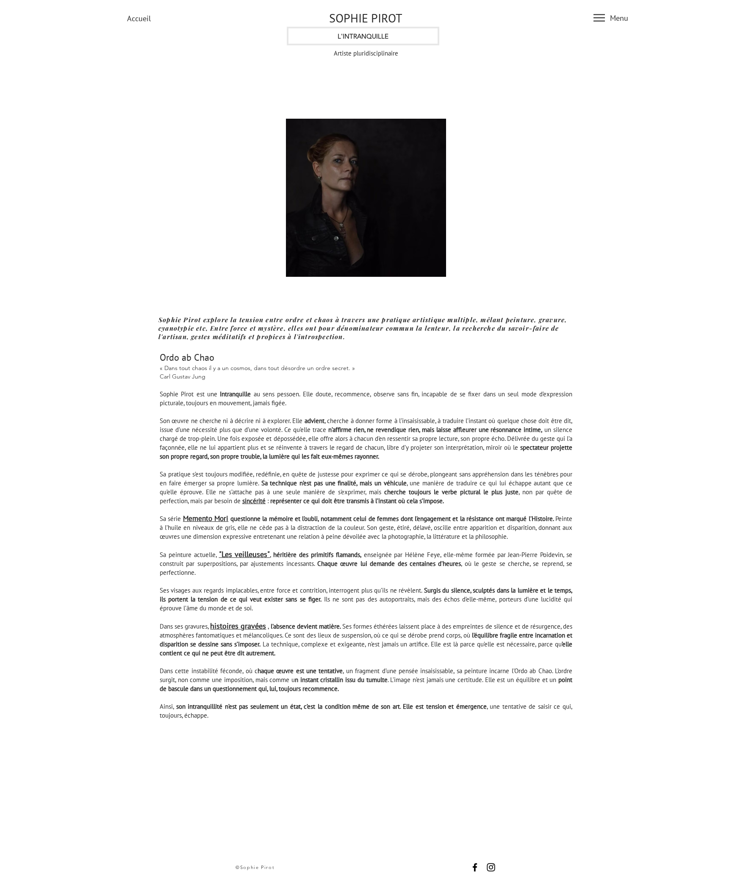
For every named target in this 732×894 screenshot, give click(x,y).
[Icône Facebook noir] (474, 867)
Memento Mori (205, 518)
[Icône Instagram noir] (490, 867)
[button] (599, 18)
